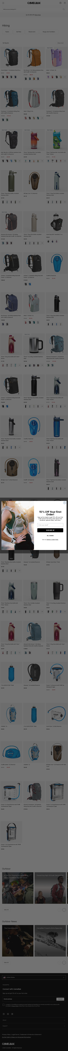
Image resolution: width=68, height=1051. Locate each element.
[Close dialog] (64, 503)
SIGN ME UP (50, 530)
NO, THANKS (50, 535)
